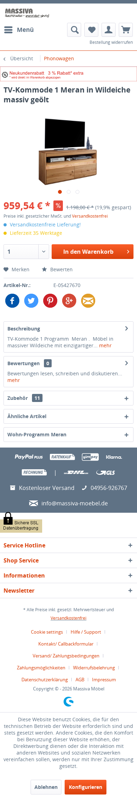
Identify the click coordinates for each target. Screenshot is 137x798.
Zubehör (23, 398)
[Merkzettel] (91, 30)
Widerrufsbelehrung (94, 667)
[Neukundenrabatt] (68, 74)
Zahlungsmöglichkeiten (41, 667)
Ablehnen (46, 787)
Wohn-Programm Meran (36, 434)
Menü (25, 30)
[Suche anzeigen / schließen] (74, 30)
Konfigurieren (85, 787)
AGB (80, 679)
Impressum (104, 679)
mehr (105, 345)
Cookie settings (47, 632)
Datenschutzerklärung (44, 679)
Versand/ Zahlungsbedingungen (66, 656)
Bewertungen (23, 363)
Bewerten (61, 269)
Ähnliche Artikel (26, 416)
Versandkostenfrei (90, 216)
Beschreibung (23, 328)
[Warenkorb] (126, 30)
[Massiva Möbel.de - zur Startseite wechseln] (27, 13)
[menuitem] (18, 30)
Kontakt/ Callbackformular (65, 644)
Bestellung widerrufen (111, 42)
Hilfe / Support (86, 632)
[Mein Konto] (109, 30)
